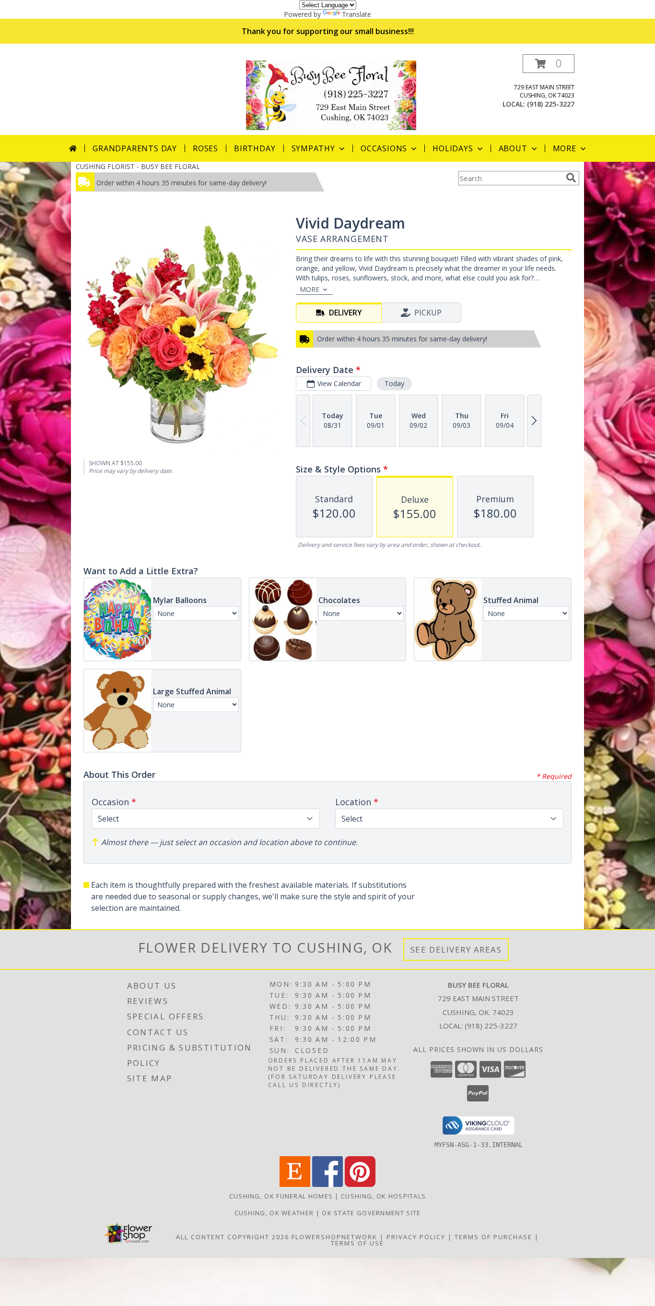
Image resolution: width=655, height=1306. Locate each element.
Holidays (453, 148)
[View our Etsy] (295, 1184)
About (513, 148)
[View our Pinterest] (360, 1184)
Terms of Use (357, 1243)
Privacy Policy (415, 1237)
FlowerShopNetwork (334, 1237)
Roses (205, 148)
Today (394, 383)
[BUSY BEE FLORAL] (331, 94)
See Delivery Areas (456, 949)
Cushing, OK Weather (274, 1213)
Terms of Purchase (493, 1237)
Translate (356, 14)
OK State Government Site (371, 1213)
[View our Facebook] (327, 1184)
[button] (548, 63)
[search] (571, 177)
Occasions (384, 148)
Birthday (254, 148)
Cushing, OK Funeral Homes (281, 1196)
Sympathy (313, 148)
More (564, 148)
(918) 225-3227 (550, 104)
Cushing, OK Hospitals (383, 1196)
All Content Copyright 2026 (232, 1237)
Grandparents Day (135, 148)
